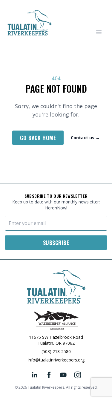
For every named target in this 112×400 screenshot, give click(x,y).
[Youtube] (63, 375)
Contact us (85, 137)
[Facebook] (49, 375)
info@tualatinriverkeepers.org (56, 360)
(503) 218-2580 (56, 351)
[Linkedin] (34, 375)
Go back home (38, 138)
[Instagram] (77, 375)
